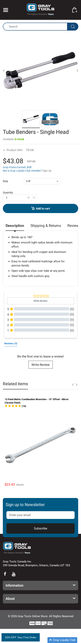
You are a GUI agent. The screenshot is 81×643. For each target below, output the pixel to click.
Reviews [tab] (74, 225)
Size (5, 181)
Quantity (8, 192)
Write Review (40, 365)
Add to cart (43, 208)
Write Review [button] (40, 300)
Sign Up (47, 170)
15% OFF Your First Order (20, 637)
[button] (15, 406)
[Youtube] (13, 574)
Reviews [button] (10, 343)
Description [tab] (15, 225)
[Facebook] (5, 574)
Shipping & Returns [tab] (46, 225)
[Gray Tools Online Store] (40, 9)
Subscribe (40, 528)
